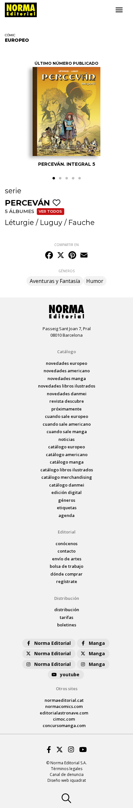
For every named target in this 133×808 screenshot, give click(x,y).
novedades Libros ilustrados (66, 386)
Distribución (66, 598)
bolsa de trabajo (66, 566)
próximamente (66, 409)
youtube (69, 674)
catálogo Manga (67, 462)
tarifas (66, 617)
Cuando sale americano (67, 424)
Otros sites (66, 688)
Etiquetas (67, 508)
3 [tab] (66, 178)
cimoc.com (64, 719)
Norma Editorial (52, 643)
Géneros (66, 500)
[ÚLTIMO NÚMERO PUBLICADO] (66, 111)
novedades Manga (66, 378)
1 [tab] (53, 178)
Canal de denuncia (67, 774)
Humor (94, 281)
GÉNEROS (66, 271)
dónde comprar (66, 574)
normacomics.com (64, 706)
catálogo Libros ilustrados (66, 470)
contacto (66, 551)
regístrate (66, 581)
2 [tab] (60, 178)
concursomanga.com (64, 725)
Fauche (81, 222)
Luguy (51, 222)
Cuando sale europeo (66, 416)
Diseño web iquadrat (66, 780)
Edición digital (66, 492)
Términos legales (66, 768)
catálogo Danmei (66, 485)
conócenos (66, 543)
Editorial (67, 532)
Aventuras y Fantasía (55, 281)
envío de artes (66, 559)
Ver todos (50, 211)
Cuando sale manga (66, 431)
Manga (97, 643)
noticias (66, 439)
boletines (66, 625)
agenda (66, 515)
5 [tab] (79, 178)
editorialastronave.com (64, 713)
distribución (66, 609)
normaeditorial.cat (64, 700)
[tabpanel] (66, 111)
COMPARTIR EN (66, 244)
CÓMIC (10, 35)
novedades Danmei (67, 394)
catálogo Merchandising (66, 477)
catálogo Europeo (66, 447)
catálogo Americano (66, 454)
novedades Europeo (66, 363)
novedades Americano (67, 371)
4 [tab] (73, 178)
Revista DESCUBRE (66, 401)
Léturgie (19, 222)
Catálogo (66, 351)
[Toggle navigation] (119, 10)
